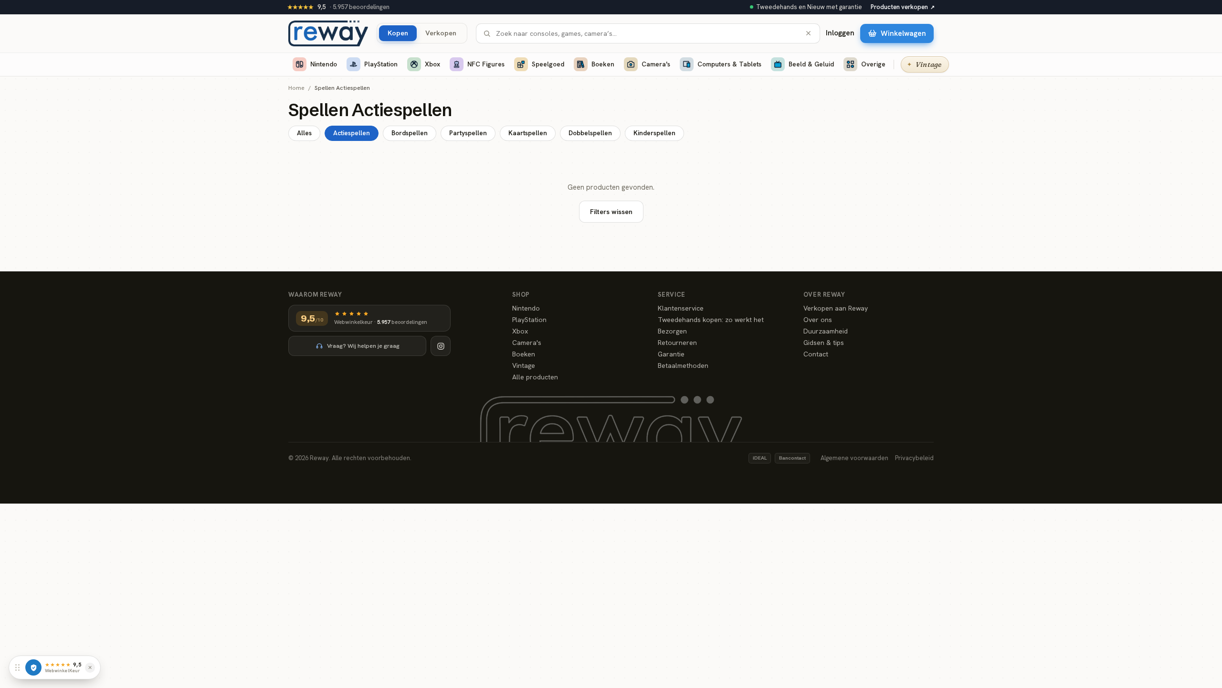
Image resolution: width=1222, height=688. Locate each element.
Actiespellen (351, 133)
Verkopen (440, 32)
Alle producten (535, 377)
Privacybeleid (914, 458)
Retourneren (677, 342)
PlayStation (381, 64)
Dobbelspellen (590, 133)
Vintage (523, 365)
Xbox (432, 64)
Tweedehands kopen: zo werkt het (711, 319)
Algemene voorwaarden (854, 458)
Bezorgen (672, 331)
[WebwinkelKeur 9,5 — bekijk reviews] (33, 667)
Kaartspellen (527, 133)
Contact (815, 354)
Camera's (656, 64)
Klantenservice (681, 308)
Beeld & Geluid (811, 64)
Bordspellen (409, 133)
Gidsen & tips (823, 342)
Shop (521, 294)
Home (296, 88)
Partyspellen (468, 133)
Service (671, 294)
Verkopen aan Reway (835, 308)
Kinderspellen (654, 133)
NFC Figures (486, 64)
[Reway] (328, 33)
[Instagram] (441, 346)
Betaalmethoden (683, 365)
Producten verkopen (903, 7)
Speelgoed (548, 64)
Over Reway (824, 294)
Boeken (602, 64)
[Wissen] (808, 33)
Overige (873, 64)
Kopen (398, 32)
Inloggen (840, 33)
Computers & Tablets (729, 64)
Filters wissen (611, 211)
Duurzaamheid (825, 331)
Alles (304, 133)
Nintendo (323, 64)
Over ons (817, 319)
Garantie (671, 354)
